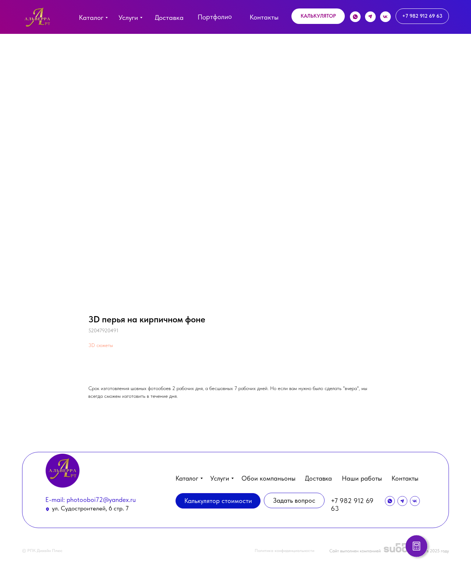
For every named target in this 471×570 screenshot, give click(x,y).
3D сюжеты (100, 345)
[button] (318, 16)
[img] (37, 19)
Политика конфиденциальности (284, 550)
